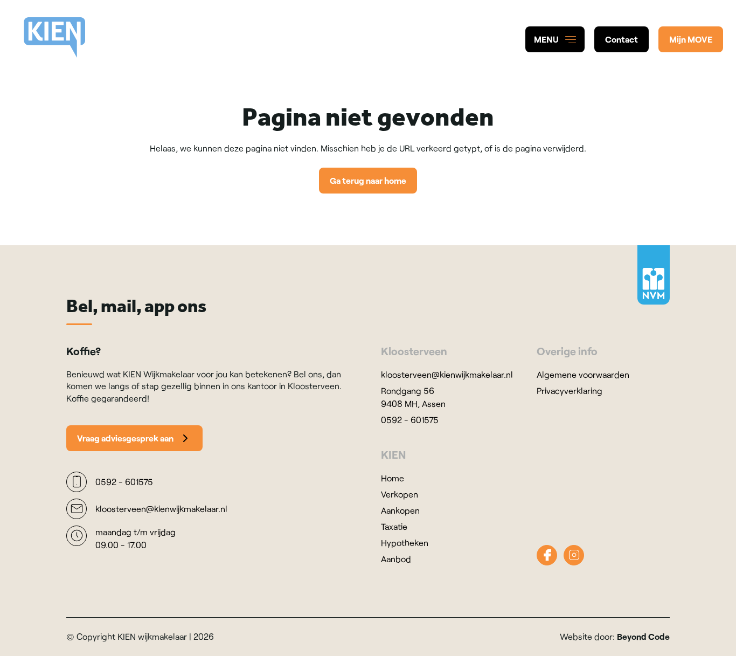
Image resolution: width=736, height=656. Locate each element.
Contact (621, 39)
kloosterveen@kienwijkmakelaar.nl (447, 374)
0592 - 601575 (410, 420)
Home (392, 478)
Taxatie (394, 526)
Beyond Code (643, 636)
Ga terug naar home (368, 180)
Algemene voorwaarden (583, 374)
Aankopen (400, 510)
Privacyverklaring (569, 390)
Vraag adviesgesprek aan (125, 438)
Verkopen (399, 494)
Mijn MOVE (690, 39)
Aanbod (396, 559)
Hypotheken (404, 542)
